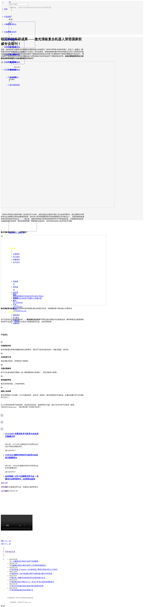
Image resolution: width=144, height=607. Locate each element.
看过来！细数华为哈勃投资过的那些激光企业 (28, 578)
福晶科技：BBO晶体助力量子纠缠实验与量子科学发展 (31, 573)
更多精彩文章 (10, 552)
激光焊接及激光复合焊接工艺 (22, 590)
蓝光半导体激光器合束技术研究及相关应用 (27, 586)
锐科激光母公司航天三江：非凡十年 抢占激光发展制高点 (32, 582)
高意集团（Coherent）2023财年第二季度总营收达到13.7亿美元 (34, 569)
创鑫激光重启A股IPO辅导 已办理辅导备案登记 (28, 565)
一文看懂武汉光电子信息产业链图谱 (24, 561)
